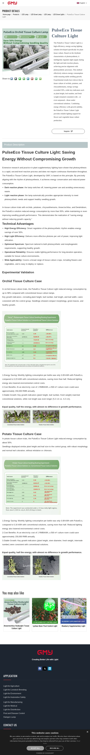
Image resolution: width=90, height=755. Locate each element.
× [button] (87, 732)
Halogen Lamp (9, 717)
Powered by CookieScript (45, 753)
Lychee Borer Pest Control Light (25, 626)
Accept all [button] (35, 748)
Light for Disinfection (11, 710)
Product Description (14, 144)
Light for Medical (10, 706)
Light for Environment (12, 693)
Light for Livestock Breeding (14, 690)
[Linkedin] (50, 668)
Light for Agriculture (11, 686)
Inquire (67, 131)
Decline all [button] (54, 748)
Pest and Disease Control (14, 713)
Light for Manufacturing (12, 702)
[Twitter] (45, 668)
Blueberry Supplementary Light (54, 626)
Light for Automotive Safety (14, 697)
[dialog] (45, 742)
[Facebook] (40, 668)
